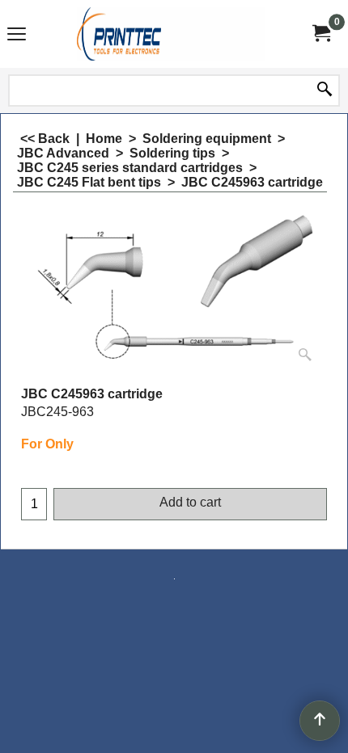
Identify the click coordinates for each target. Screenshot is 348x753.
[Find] (324, 90)
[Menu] (16, 36)
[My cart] (320, 33)
